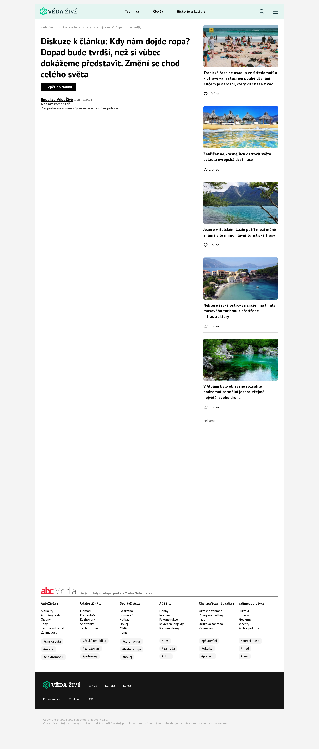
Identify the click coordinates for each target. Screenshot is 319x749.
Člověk (158, 11)
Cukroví (244, 611)
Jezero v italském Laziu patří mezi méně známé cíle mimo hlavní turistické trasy (239, 232)
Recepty (244, 624)
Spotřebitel (88, 624)
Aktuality (47, 611)
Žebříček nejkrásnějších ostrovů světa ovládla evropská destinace (237, 156)
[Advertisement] (240, 497)
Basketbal (127, 611)
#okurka (207, 648)
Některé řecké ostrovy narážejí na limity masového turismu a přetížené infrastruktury (239, 311)
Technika (132, 11)
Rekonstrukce (169, 619)
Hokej (124, 624)
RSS (91, 699)
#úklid (166, 656)
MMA (123, 628)
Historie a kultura (191, 11)
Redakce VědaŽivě (57, 99)
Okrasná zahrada (210, 611)
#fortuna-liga (131, 649)
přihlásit (113, 108)
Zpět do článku (60, 87)
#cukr (244, 656)
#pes (165, 641)
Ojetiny (46, 619)
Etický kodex (51, 699)
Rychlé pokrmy (249, 628)
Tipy (202, 619)
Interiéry (165, 615)
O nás (93, 685)
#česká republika (94, 641)
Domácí (85, 611)
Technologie (89, 628)
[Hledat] (262, 12)
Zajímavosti (49, 632)
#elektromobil (53, 657)
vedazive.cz (49, 27)
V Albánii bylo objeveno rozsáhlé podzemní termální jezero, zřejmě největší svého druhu (233, 392)
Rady (44, 624)
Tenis (123, 632)
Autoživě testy (51, 615)
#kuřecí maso (250, 641)
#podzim (207, 656)
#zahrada (168, 648)
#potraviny (90, 656)
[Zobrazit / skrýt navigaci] (275, 12)
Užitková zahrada (211, 624)
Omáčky (244, 615)
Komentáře (88, 615)
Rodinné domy (169, 628)
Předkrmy (245, 619)
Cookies (74, 699)
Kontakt (128, 685)
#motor (48, 649)
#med (245, 648)
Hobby (164, 611)
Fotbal (124, 619)
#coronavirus (131, 641)
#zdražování (91, 648)
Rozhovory (87, 619)
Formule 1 (127, 615)
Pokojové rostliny (211, 615)
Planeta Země (71, 27)
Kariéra (110, 685)
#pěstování (209, 641)
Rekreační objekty (172, 624)
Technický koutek (53, 628)
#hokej (127, 657)
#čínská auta (52, 641)
